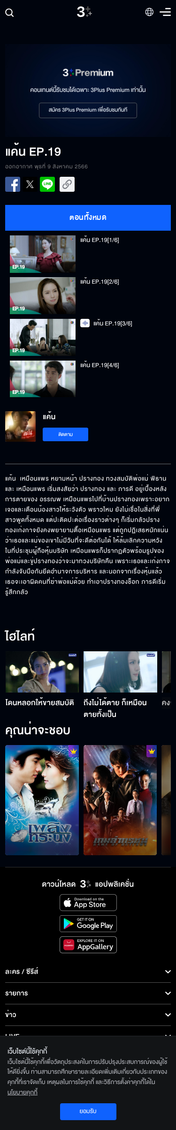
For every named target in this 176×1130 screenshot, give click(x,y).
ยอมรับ (87, 1111)
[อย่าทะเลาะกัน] (42, 800)
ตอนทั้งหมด (88, 217)
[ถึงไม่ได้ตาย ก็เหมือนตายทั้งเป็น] (120, 672)
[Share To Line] (47, 184)
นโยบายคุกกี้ (23, 1092)
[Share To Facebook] (12, 184)
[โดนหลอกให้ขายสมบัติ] (42, 672)
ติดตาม (65, 434)
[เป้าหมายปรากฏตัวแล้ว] (120, 800)
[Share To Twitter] (30, 184)
